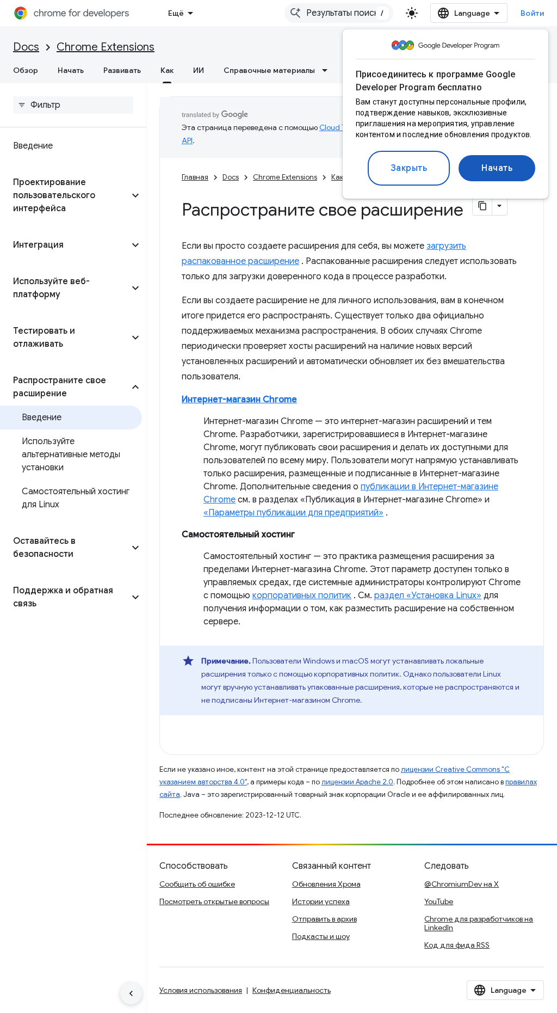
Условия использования (200, 990)
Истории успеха (321, 901)
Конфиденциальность (291, 990)
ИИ (198, 70)
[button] (64, 195)
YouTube (438, 901)
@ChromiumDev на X (461, 884)
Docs (26, 47)
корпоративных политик (301, 595)
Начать (496, 168)
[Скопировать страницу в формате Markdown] (482, 206)
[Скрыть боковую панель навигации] (131, 993)
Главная (195, 177)
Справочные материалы (269, 70)
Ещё (176, 13)
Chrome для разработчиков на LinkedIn (478, 923)
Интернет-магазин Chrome (239, 399)
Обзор (25, 70)
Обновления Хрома (326, 884)
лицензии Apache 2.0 (357, 782)
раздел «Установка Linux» (427, 595)
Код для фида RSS (457, 945)
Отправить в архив (324, 919)
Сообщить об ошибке (197, 884)
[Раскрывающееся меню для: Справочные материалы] (328, 70)
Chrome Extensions (105, 47)
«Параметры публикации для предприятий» (293, 512)
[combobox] (338, 13)
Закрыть (409, 168)
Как (167, 70)
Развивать (122, 70)
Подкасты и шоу (321, 936)
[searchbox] (73, 105)
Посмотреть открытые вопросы (214, 901)
